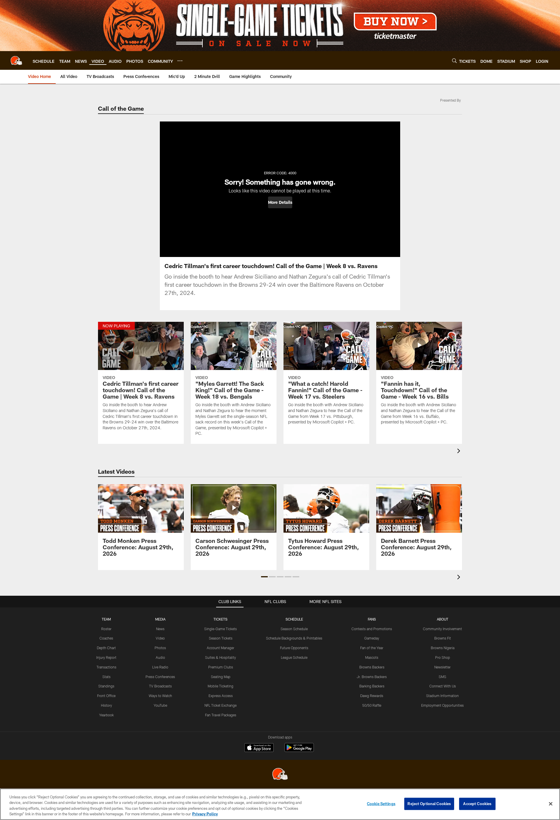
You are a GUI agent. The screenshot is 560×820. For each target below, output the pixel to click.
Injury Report (106, 657)
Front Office (106, 696)
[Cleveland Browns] (280, 775)
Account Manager (220, 648)
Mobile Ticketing (220, 686)
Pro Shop (442, 657)
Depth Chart (106, 648)
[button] (280, 202)
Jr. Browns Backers (372, 677)
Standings (106, 686)
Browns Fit (442, 638)
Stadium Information (442, 696)
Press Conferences (160, 677)
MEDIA (160, 619)
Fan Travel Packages (220, 715)
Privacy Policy (205, 814)
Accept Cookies (477, 803)
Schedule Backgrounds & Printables (294, 638)
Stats (106, 677)
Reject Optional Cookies (429, 803)
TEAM (106, 619)
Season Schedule (294, 629)
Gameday (371, 638)
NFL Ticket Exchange (220, 705)
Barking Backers (371, 686)
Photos (160, 648)
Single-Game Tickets (220, 629)
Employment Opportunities (442, 705)
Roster (106, 629)
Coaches (106, 638)
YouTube (160, 705)
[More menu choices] (180, 60)
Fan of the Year (371, 648)
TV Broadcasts (160, 686)
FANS (372, 619)
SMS (442, 677)
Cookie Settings (381, 803)
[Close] (550, 803)
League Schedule (294, 657)
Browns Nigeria (442, 648)
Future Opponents (294, 648)
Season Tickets (220, 638)
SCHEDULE (294, 619)
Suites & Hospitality (220, 657)
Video (160, 638)
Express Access (221, 696)
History (106, 705)
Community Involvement (442, 629)
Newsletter (442, 667)
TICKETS (221, 619)
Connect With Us (442, 686)
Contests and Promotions (371, 629)
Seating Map (220, 677)
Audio (160, 657)
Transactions (106, 667)
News (160, 629)
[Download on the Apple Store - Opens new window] (259, 748)
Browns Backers (371, 667)
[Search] (454, 61)
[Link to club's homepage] (16, 60)
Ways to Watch (160, 696)
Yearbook (106, 715)
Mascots (371, 657)
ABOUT (442, 619)
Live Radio (160, 667)
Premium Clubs (220, 667)
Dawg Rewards (371, 696)
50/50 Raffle (371, 705)
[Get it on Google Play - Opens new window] (299, 750)
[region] (280, 804)
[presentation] (459, 452)
